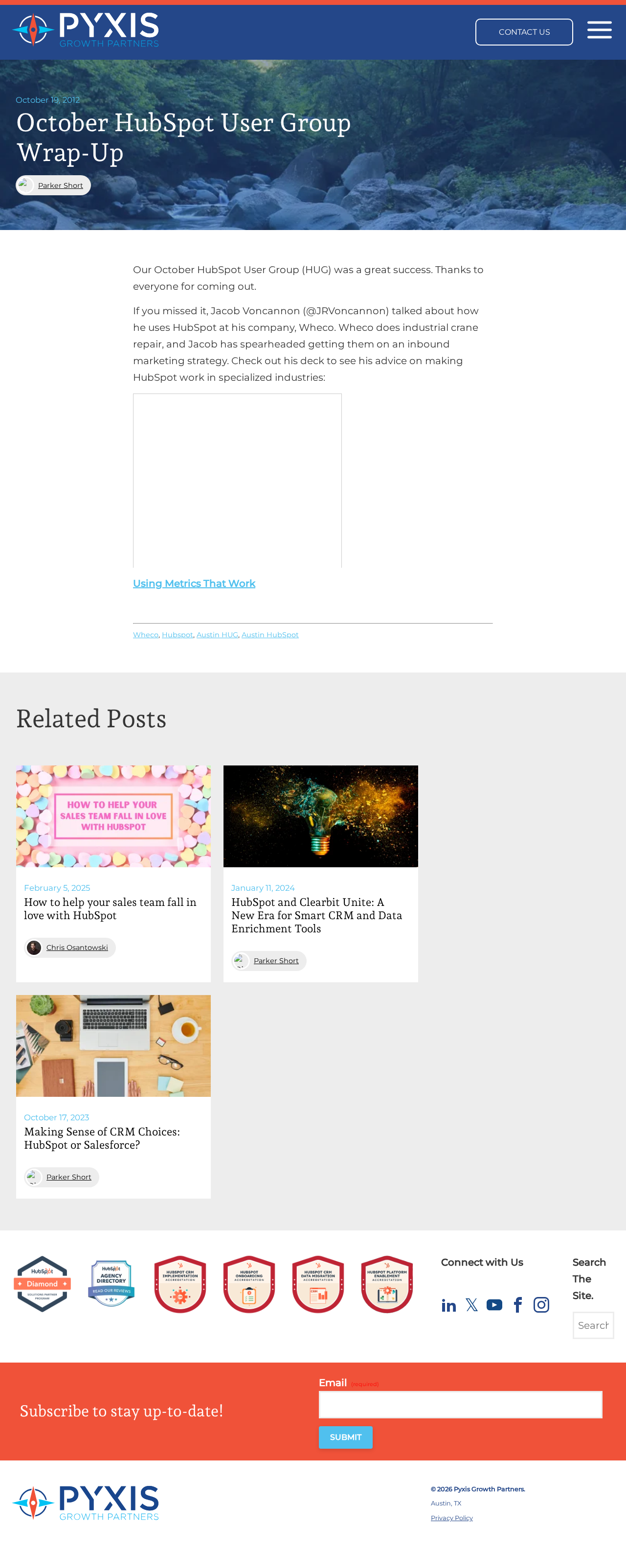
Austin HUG (217, 634)
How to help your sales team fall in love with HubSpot (110, 909)
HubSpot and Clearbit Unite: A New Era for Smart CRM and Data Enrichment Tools (316, 915)
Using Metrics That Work (194, 583)
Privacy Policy (452, 1518)
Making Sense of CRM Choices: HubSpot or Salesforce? (102, 1138)
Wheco (145, 634)
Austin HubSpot (270, 634)
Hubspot (177, 634)
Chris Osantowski (77, 947)
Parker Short (60, 185)
